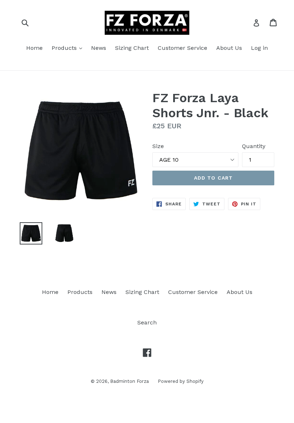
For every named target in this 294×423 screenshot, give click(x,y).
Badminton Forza (129, 381)
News (98, 47)
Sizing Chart (132, 47)
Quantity (253, 146)
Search (147, 322)
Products (65, 47)
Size (158, 146)
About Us (229, 47)
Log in (259, 47)
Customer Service (182, 47)
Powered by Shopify (181, 381)
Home (34, 47)
